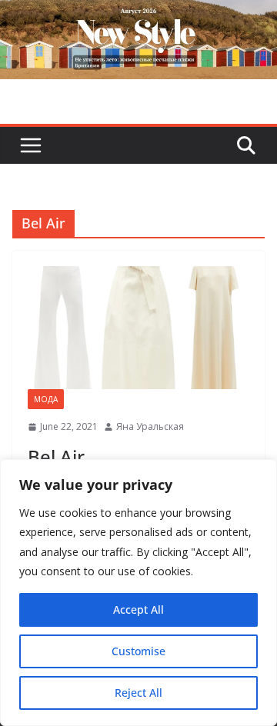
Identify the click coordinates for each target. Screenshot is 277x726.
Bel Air (56, 456)
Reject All (138, 692)
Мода (46, 399)
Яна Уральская (150, 426)
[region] (138, 592)
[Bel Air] (138, 327)
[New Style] (138, 16)
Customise (138, 651)
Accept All (138, 609)
